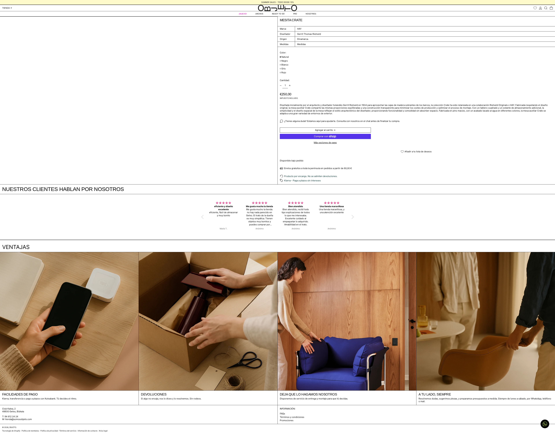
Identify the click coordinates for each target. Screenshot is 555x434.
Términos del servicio (67, 431)
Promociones (286, 420)
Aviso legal (103, 431)
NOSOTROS (311, 14)
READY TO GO (278, 14)
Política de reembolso (30, 431)
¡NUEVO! (243, 14)
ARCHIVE (259, 14)
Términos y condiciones (292, 417)
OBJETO (12, 427)
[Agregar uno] (290, 85)
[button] (545, 8)
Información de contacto (87, 431)
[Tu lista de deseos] (535, 8)
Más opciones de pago (325, 142)
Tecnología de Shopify (11, 431)
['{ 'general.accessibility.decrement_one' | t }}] (280, 85)
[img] (223, 203)
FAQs (282, 413)
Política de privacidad (49, 431)
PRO (295, 14)
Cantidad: (284, 80)
